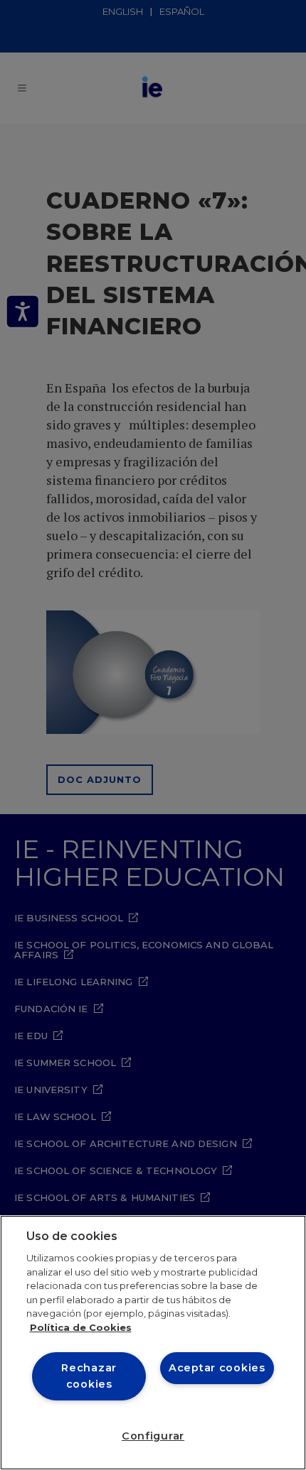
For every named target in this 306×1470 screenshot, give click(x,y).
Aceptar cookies (217, 1367)
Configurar (153, 1436)
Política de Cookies (81, 1327)
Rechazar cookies (89, 1376)
